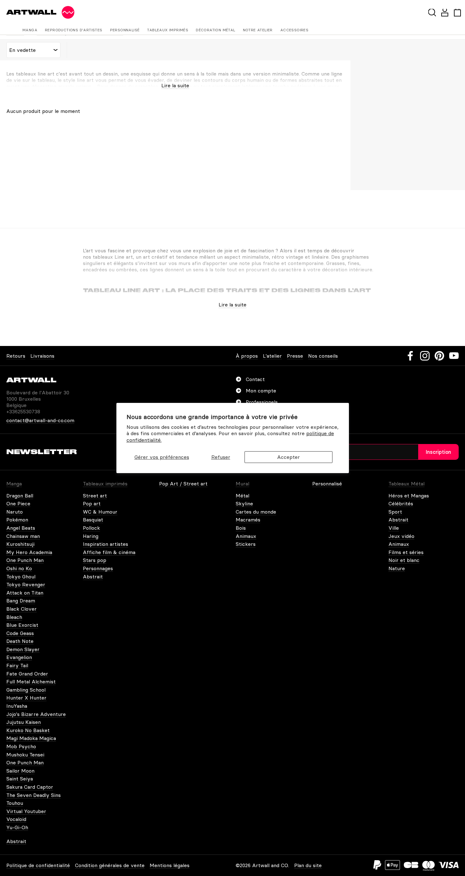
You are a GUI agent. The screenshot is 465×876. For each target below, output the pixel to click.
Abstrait (93, 576)
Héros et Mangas (408, 495)
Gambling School (26, 690)
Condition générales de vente (110, 865)
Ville (393, 528)
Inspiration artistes (105, 544)
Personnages (98, 568)
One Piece (18, 503)
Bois (241, 528)
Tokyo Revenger (25, 584)
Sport (395, 512)
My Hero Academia (29, 552)
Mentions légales (169, 865)
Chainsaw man (23, 536)
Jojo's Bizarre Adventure (36, 714)
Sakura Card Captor (29, 787)
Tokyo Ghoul (20, 576)
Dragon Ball (19, 495)
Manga (29, 30)
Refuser (220, 457)
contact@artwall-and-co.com (40, 420)
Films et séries (406, 552)
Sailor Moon (20, 771)
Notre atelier (258, 30)
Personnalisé (125, 30)
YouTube (454, 356)
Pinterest (439, 356)
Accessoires (294, 30)
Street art (95, 495)
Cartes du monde (256, 512)
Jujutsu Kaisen (23, 722)
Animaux (246, 536)
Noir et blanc (403, 560)
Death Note (20, 641)
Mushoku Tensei (25, 754)
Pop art (92, 503)
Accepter (288, 457)
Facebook (410, 356)
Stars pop (94, 560)
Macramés (248, 519)
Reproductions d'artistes (73, 30)
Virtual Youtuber (26, 811)
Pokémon (17, 519)
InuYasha (16, 706)
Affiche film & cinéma (109, 552)
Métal (242, 495)
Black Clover (21, 609)
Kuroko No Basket (28, 730)
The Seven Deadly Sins (33, 795)
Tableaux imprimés (167, 30)
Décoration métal (215, 30)
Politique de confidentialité (38, 865)
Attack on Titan (24, 592)
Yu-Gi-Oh (17, 827)
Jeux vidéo (401, 536)
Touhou (14, 803)
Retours (15, 356)
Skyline (244, 503)
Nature (396, 568)
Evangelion (19, 657)
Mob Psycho (21, 746)
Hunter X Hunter (26, 697)
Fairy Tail (17, 665)
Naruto (14, 512)
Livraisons (42, 356)
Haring (90, 536)
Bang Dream (20, 600)
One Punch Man (25, 560)
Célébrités (400, 503)
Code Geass (20, 633)
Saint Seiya (19, 778)
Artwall (31, 12)
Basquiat (93, 519)
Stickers (246, 544)
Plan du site (308, 865)
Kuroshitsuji (20, 544)
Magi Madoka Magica (31, 738)
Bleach (14, 617)
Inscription (438, 452)
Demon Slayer (23, 649)
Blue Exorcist (22, 625)
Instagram (425, 356)
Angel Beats (20, 528)
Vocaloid (16, 819)
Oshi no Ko (19, 568)
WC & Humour (100, 512)
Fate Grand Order (27, 673)
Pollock (91, 528)
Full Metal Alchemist (31, 681)
